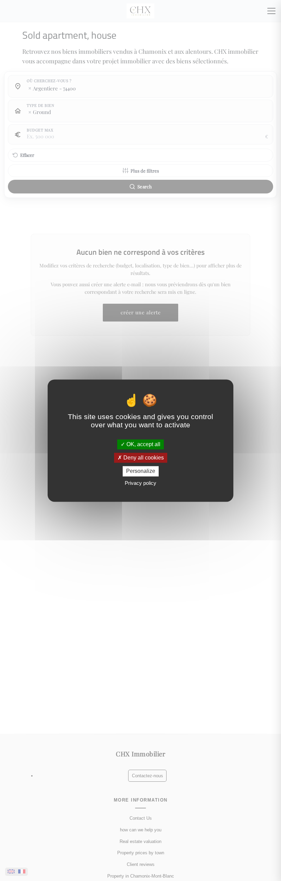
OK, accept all (142, 444)
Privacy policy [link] (140, 483)
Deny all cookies (143, 458)
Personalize (140, 471)
